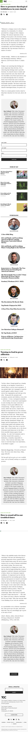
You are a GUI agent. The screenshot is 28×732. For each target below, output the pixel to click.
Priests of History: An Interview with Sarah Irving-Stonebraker (12, 337)
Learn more (16, 730)
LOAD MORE (14, 674)
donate (14, 723)
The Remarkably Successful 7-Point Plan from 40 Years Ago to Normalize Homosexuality (13, 276)
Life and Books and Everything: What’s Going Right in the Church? (13, 247)
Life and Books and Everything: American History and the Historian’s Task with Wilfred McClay (12, 240)
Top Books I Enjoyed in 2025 (11, 305)
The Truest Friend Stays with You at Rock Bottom (6, 172)
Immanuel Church (13, 122)
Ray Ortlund (4, 11)
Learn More (14, 714)
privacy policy (10, 722)
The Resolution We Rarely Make (12, 302)
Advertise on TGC (23, 53)
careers (4, 722)
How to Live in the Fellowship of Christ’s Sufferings (6, 183)
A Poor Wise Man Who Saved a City (13, 309)
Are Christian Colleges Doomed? (12, 329)
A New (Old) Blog (7, 234)
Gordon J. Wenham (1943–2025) (12, 281)
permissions (19, 722)
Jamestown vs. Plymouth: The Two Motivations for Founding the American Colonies (13, 270)
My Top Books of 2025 (9, 333)
